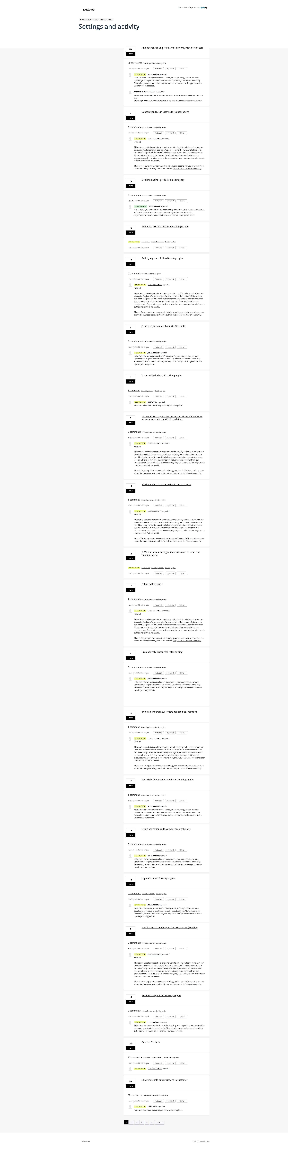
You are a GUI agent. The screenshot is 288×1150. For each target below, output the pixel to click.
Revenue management (171, 1058)
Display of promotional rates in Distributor (164, 326)
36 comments (135, 62)
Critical (183, 69)
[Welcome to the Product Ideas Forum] (89, 9)
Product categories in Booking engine (161, 995)
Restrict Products (151, 1042)
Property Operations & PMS (153, 1058)
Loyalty (158, 274)
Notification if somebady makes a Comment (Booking (169, 927)
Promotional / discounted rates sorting (162, 651)
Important (171, 69)
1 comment (134, 390)
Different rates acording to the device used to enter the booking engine (170, 553)
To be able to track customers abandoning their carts (169, 711)
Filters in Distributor (152, 584)
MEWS (194, 1142)
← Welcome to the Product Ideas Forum (96, 20)
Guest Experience (150, 63)
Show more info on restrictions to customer (164, 1079)
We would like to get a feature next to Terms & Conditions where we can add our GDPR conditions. (172, 418)
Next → (159, 1122)
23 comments (135, 1057)
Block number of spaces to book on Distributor (166, 484)
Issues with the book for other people (161, 375)
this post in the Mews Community (187, 168)
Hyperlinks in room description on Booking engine (168, 779)
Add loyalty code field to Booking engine (163, 258)
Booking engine (161, 127)
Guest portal (161, 63)
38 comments (135, 1095)
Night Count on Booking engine (158, 878)
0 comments (134, 127)
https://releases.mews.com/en (146, 215)
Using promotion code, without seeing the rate (166, 828)
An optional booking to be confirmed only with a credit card (172, 47)
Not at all (159, 69)
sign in (202, 8)
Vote (131, 54)
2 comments (134, 599)
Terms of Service (203, 1142)
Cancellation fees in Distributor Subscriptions (165, 111)
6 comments (146, 242)
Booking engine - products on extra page (163, 179)
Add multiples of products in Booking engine (165, 226)
